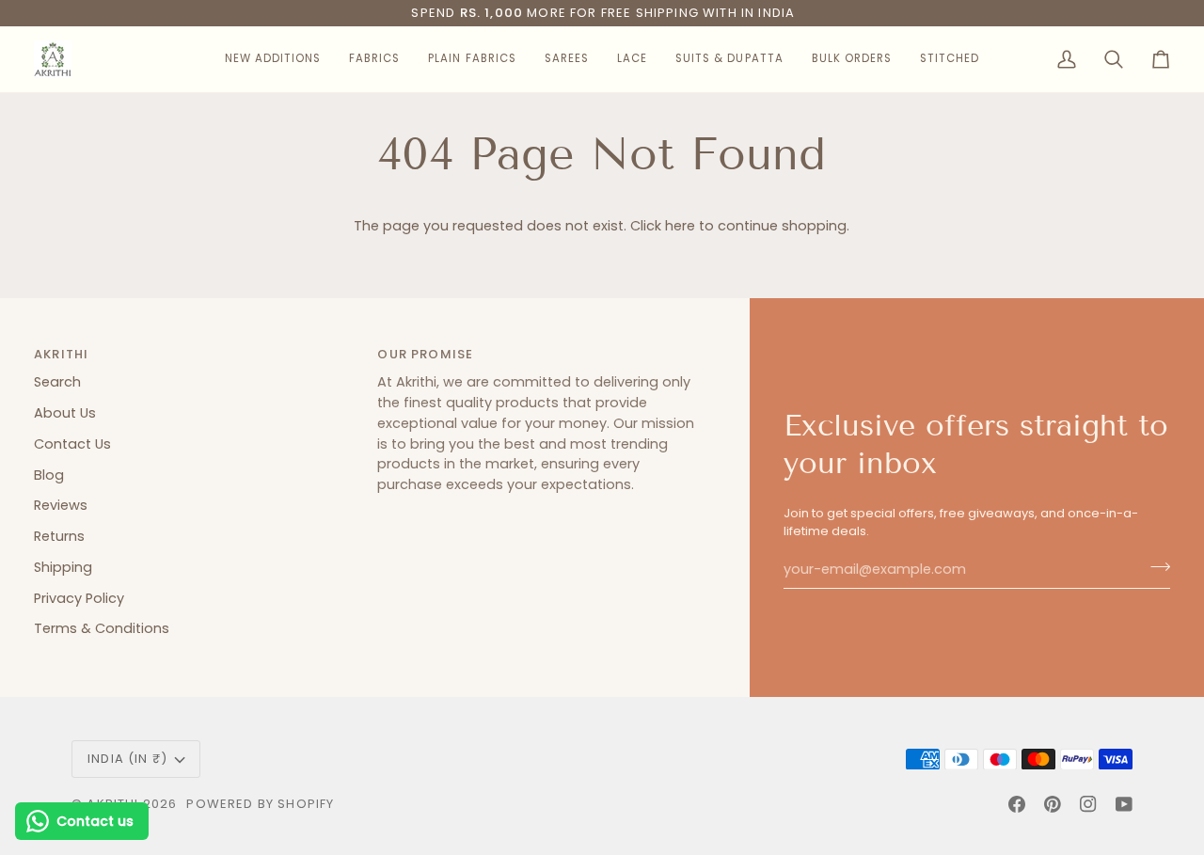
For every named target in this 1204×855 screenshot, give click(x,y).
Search (57, 381)
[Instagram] (1088, 804)
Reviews (60, 505)
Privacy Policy (79, 598)
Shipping (63, 567)
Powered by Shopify (260, 804)
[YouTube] (1124, 804)
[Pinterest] (1052, 804)
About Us (65, 413)
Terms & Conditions (101, 628)
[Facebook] (1016, 804)
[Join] (1154, 567)
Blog (49, 475)
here (680, 225)
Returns (59, 536)
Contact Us (72, 444)
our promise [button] (425, 354)
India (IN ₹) (127, 759)
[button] (273, 59)
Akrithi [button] (61, 354)
